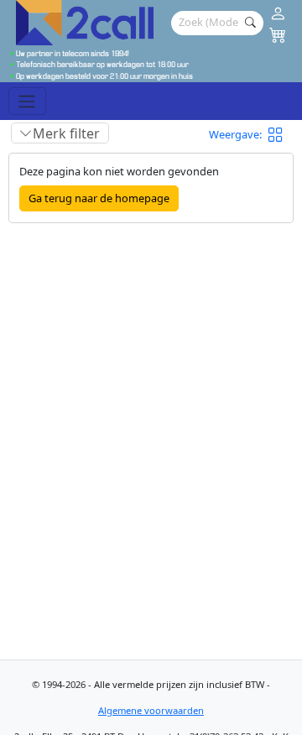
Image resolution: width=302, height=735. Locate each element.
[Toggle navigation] (27, 100)
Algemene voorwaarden (151, 710)
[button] (281, 134)
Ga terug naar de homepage (99, 198)
